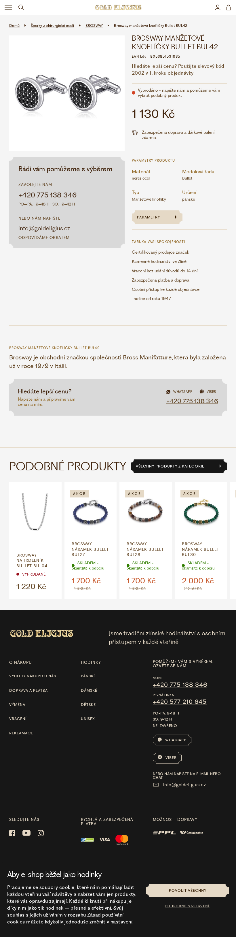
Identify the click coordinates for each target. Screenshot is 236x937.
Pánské (88, 676)
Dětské (88, 704)
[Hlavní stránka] (118, 7)
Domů (14, 25)
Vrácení (17, 719)
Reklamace (21, 733)
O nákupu (20, 662)
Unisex (88, 719)
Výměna (17, 704)
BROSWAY (94, 25)
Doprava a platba (28, 690)
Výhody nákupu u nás (32, 676)
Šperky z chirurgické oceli (52, 25)
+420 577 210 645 (180, 701)
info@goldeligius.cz (44, 228)
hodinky (91, 662)
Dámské (89, 690)
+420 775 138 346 (47, 195)
